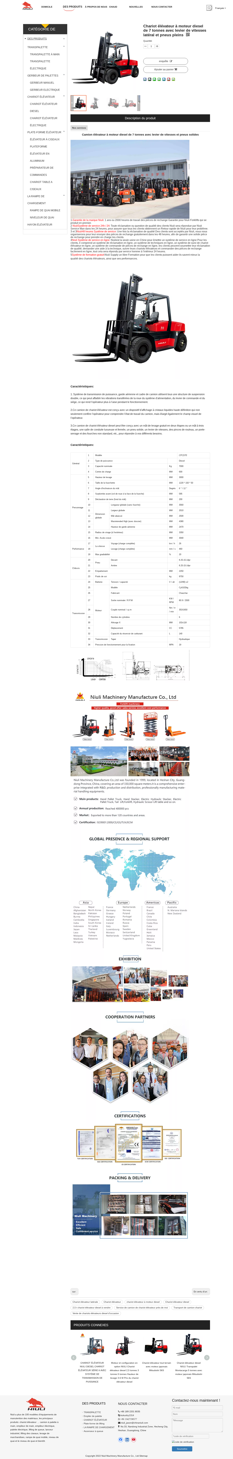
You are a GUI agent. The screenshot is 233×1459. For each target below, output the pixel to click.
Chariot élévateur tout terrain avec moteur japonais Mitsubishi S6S (124, 1367)
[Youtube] (133, 1439)
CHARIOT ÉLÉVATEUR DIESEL (43, 107)
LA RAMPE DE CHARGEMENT (36, 200)
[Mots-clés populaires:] (209, 8)
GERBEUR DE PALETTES (42, 75)
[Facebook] (120, 1439)
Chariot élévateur (112, 1302)
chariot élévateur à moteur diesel (143, 1302)
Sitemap (143, 1456)
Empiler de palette (93, 1416)
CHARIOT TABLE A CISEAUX (41, 186)
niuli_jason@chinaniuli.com (134, 1422)
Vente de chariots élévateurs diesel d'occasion (96, 1313)
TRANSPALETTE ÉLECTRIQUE (40, 65)
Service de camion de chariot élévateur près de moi (142, 1307)
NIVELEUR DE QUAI (42, 217)
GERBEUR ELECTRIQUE (45, 90)
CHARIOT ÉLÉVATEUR (41, 97)
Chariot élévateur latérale (85, 1302)
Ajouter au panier (164, 69)
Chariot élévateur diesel (177, 1302)
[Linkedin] (127, 1439)
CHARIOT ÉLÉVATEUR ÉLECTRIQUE (43, 122)
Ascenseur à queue (93, 1431)
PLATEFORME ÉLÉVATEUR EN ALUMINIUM (39, 153)
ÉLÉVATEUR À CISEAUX (45, 139)
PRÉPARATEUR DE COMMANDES (42, 171)
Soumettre (182, 1449)
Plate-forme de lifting (94, 1423)
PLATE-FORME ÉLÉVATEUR (44, 132)
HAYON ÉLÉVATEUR (39, 224)
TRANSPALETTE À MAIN (45, 54)
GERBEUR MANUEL (42, 82)
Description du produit (140, 118)
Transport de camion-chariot (188, 1307)
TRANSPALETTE (37, 47)
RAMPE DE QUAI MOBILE (45, 210)
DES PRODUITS (37, 38)
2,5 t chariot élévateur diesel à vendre (91, 1307)
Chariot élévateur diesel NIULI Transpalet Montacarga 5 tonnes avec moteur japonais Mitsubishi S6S (156, 1370)
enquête (163, 61)
